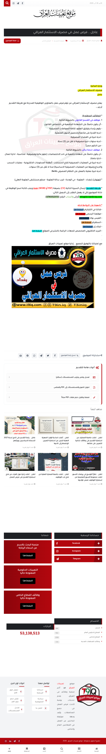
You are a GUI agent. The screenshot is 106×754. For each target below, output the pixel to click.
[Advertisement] (53, 63)
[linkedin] (10, 741)
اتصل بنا (39, 708)
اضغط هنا (79, 210)
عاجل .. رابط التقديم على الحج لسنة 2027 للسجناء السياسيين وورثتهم (19, 439)
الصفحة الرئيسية (59, 41)
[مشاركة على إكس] (48, 355)
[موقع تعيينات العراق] (54, 15)
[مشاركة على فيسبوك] (54, 355)
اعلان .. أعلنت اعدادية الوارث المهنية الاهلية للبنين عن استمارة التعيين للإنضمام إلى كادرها (55, 441)
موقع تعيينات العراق (75, 741)
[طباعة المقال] (20, 355)
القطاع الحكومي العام (92, 633)
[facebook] (19, 741)
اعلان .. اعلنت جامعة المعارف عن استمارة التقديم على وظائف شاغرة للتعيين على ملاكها (88, 441)
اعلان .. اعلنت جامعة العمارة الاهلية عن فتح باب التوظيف (54, 475)
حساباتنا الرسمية (40, 691)
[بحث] (7, 3)
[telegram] (15, 741)
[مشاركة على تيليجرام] (41, 355)
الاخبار (98, 628)
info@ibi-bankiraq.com (91, 197)
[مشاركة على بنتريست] (27, 355)
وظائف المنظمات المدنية (90, 642)
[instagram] (6, 741)
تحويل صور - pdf (14, 691)
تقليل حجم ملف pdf (14, 700)
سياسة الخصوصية (39, 700)
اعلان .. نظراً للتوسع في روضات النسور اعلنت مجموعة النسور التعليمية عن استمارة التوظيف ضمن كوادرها (87, 477)
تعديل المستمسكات (14, 709)
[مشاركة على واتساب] (34, 355)
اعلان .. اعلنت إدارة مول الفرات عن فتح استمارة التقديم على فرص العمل (20, 475)
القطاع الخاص (94, 637)
